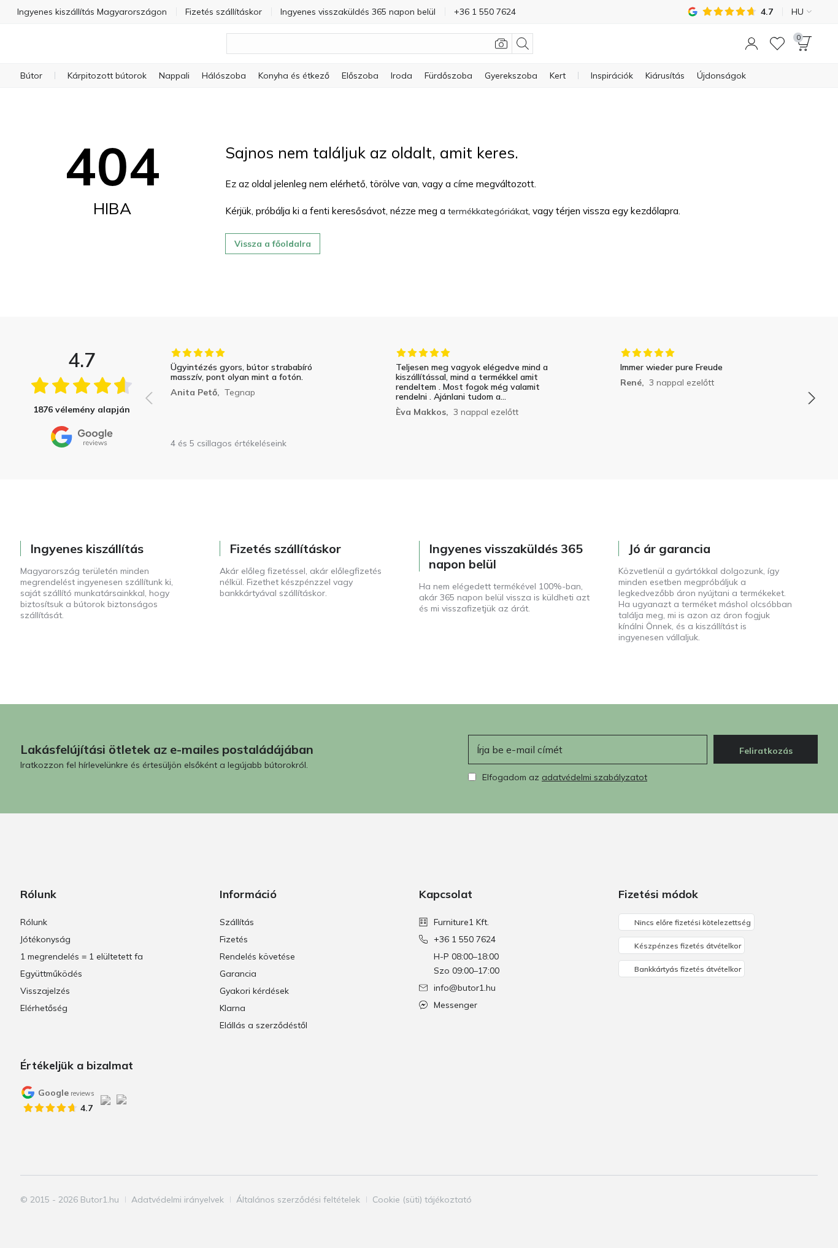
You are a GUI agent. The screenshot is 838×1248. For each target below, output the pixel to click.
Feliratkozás (766, 750)
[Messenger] (807, 1199)
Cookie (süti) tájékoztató (422, 1199)
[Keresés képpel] (501, 43)
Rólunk (33, 922)
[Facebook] (744, 1199)
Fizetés (234, 939)
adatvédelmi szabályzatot (594, 777)
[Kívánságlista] (777, 43)
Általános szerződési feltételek (298, 1199)
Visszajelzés (45, 990)
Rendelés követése (257, 956)
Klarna (232, 1008)
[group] (255, 389)
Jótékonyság (45, 939)
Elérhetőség (43, 1008)
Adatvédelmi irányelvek (177, 1199)
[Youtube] (786, 1199)
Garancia (238, 973)
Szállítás (237, 922)
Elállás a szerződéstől (263, 1025)
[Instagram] (765, 1199)
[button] (751, 43)
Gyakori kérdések (254, 990)
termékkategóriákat (488, 211)
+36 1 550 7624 (465, 939)
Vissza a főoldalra (272, 243)
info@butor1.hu (465, 987)
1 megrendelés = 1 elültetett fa (81, 956)
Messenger (455, 1004)
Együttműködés (51, 973)
